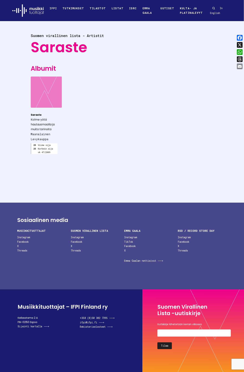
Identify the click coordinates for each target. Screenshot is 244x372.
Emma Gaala (147, 10)
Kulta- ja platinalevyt (191, 10)
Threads (22, 250)
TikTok (128, 241)
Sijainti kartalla (30, 326)
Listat (117, 8)
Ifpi (53, 8)
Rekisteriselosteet (93, 326)
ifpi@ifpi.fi (88, 322)
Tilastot (98, 8)
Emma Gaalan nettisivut (140, 260)
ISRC (133, 8)
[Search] (213, 8)
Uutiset (167, 8)
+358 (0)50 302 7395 (94, 318)
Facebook (23, 241)
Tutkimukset (73, 8)
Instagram (23, 237)
